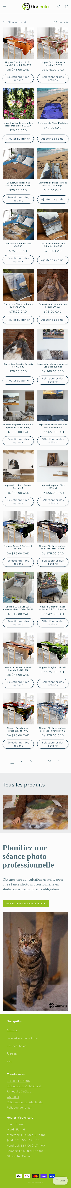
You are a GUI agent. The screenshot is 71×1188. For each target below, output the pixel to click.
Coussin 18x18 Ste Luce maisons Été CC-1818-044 (53, 608)
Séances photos (16, 1046)
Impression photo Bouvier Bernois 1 (18, 486)
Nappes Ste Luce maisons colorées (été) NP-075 (53, 547)
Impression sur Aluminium (22, 1038)
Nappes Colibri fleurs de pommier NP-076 (52, 63)
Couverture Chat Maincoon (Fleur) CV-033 (53, 305)
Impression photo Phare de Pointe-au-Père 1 (53, 426)
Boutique (12, 1030)
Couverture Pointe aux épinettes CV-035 (53, 245)
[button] (4, 6)
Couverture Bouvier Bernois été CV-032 (18, 365)
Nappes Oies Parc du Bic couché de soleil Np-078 (18, 63)
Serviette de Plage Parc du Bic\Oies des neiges (53, 184)
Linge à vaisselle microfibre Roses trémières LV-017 (18, 124)
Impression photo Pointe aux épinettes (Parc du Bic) (18, 426)
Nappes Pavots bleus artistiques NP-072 (18, 729)
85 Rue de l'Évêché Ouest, (24, 1086)
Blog (9, 1061)
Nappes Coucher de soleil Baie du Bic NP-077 (18, 668)
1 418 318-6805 (18, 1080)
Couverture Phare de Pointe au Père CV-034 (18, 305)
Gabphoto (39, 1182)
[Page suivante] (59, 761)
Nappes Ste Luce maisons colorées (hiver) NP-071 (53, 729)
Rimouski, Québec (19, 1091)
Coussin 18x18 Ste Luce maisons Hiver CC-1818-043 (18, 608)
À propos (12, 1053)
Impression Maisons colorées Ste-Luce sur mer (52, 365)
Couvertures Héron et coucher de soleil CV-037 (18, 184)
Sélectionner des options (18, 78)
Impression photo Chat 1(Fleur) (53, 486)
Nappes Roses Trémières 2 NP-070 (18, 547)
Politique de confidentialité (25, 1102)
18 (49, 761)
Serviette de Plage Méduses (53, 123)
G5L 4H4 (13, 1097)
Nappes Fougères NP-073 (52, 667)
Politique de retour (19, 1107)
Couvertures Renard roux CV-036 (18, 245)
